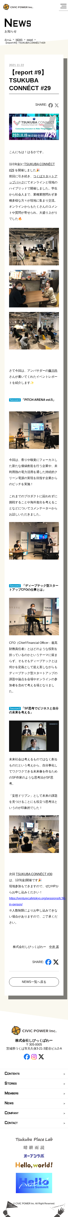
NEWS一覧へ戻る (34, 981)
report (30, 39)
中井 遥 (54, 946)
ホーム (8, 39)
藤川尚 (52, 370)
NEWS (19, 39)
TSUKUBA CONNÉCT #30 (34, 874)
